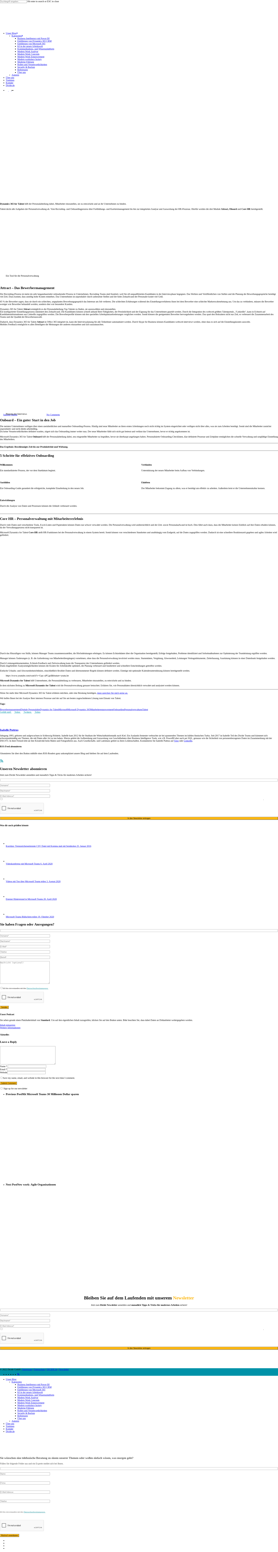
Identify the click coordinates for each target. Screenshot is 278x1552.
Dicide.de (10, 1431)
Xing (176, 741)
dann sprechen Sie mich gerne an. (112, 693)
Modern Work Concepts (28, 1400)
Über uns (21, 1418)
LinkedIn (188, 741)
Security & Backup (26, 1413)
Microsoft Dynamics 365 (78, 709)
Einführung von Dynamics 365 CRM (34, 1387)
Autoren (15, 1421)
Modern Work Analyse (27, 1397)
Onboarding (118, 709)
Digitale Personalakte (30, 709)
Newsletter (64, 1369)
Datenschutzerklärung (189, 799)
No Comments (53, 414)
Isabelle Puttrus (9, 729)
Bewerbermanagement (10, 709)
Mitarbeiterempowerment (101, 709)
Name (3, 1066)
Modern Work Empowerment (30, 1403)
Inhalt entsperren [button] (7, 1025)
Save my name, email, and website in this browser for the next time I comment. (39, 1078)
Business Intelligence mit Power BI (33, 1384)
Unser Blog (11, 1379)
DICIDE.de (52, 1369)
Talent (145, 709)
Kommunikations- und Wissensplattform (35, 1395)
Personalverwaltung (133, 709)
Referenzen (22, 1416)
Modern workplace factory (29, 1405)
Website (3, 1072)
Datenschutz (39, 1369)
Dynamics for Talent (49, 709)
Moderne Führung (25, 1408)
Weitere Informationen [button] (10, 1027)
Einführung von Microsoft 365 (31, 1390)
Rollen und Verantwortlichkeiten (32, 1410)
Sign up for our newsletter (15, 1088)
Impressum (27, 1369)
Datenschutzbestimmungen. (37, 988)
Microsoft (63, 709)
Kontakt (9, 1429)
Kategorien (17, 1382)
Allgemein (5, 400)
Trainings (10, 1426)
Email (3, 1069)
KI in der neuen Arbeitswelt (30, 1392)
